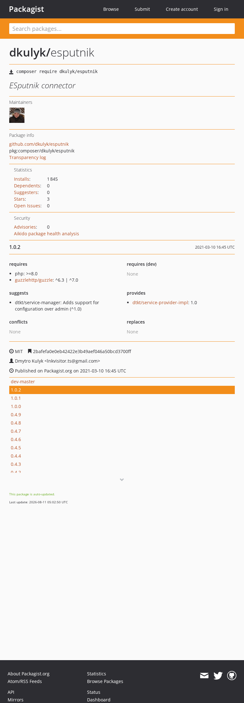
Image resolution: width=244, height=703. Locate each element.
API (11, 692)
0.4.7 (16, 431)
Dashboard (99, 700)
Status (93, 692)
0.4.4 (16, 456)
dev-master (23, 381)
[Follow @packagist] (218, 675)
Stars (19, 199)
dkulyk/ (30, 52)
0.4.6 (16, 439)
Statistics (96, 674)
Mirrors (16, 700)
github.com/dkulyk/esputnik (39, 144)
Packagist (26, 9)
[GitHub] (231, 675)
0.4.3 (16, 464)
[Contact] (204, 675)
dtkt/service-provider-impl (160, 302)
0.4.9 (16, 415)
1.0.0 (16, 406)
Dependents (27, 186)
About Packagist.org (29, 674)
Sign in (221, 9)
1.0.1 (16, 398)
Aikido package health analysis (46, 234)
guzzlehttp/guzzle (34, 280)
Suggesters (25, 192)
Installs (21, 179)
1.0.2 (16, 390)
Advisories (25, 227)
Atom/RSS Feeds (25, 681)
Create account (182, 9)
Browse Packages (105, 681)
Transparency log (27, 157)
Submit (142, 9)
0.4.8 (16, 423)
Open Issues (27, 206)
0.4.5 (16, 448)
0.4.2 (16, 472)
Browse (111, 9)
